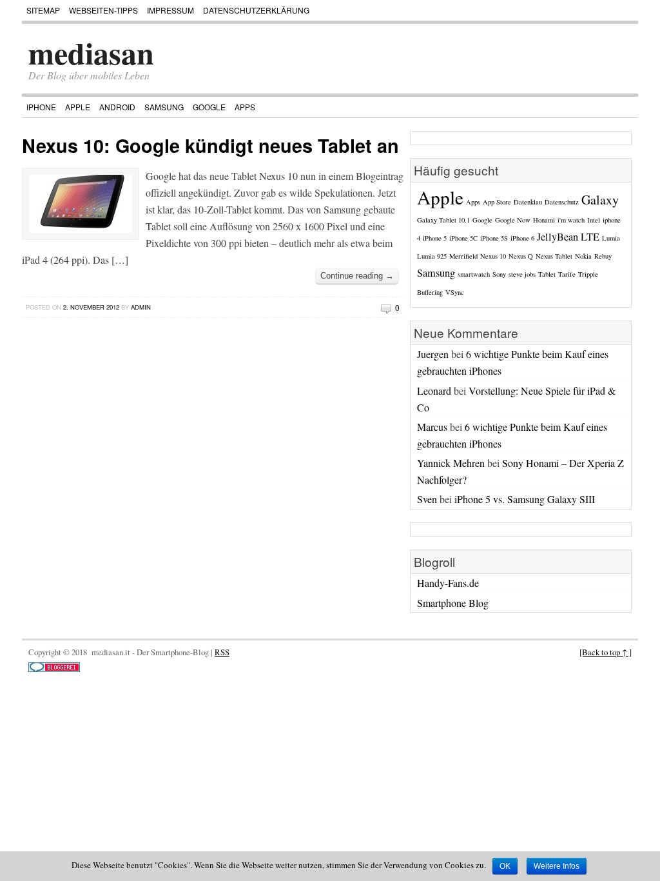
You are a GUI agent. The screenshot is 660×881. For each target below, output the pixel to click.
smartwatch (474, 274)
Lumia (611, 238)
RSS (222, 652)
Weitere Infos (556, 866)
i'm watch (571, 219)
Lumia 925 (432, 256)
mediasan (91, 52)
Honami (544, 219)
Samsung (164, 106)
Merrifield (463, 256)
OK (505, 866)
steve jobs (522, 274)
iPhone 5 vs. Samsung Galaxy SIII (524, 499)
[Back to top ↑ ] (605, 652)
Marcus (432, 426)
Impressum (170, 10)
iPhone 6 (522, 238)
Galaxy (600, 199)
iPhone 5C (463, 238)
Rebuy (603, 256)
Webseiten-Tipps (103, 10)
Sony (499, 274)
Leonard (434, 390)
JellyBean (557, 237)
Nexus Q (521, 256)
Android (117, 106)
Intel (593, 219)
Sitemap (43, 10)
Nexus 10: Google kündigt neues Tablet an (210, 145)
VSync (454, 292)
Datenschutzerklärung (256, 10)
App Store (497, 201)
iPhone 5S (494, 238)
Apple (77, 106)
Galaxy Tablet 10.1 (443, 219)
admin (141, 307)
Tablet (547, 274)
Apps (245, 106)
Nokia (583, 256)
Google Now (512, 219)
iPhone (41, 106)
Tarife (567, 274)
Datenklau (528, 201)
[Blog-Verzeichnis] (54, 669)
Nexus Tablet (554, 256)
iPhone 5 (435, 238)
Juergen (433, 354)
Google (209, 106)
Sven (427, 499)
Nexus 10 (493, 256)
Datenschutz (562, 201)
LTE (590, 237)
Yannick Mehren (451, 463)
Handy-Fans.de (448, 582)
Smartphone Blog (453, 602)
